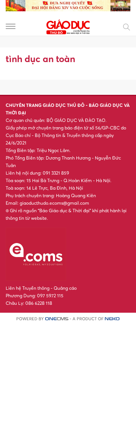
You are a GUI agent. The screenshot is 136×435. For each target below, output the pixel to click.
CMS (56, 318)
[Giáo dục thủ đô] (68, 26)
